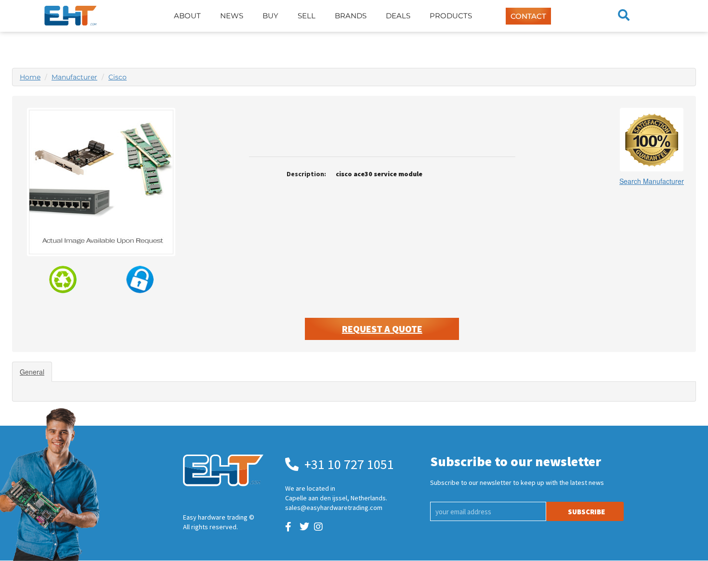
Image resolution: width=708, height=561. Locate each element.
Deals (398, 15)
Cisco (117, 77)
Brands (351, 15)
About (187, 15)
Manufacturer (74, 77)
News (231, 15)
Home (30, 77)
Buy (270, 15)
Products (451, 15)
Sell (306, 15)
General (32, 372)
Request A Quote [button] (382, 329)
